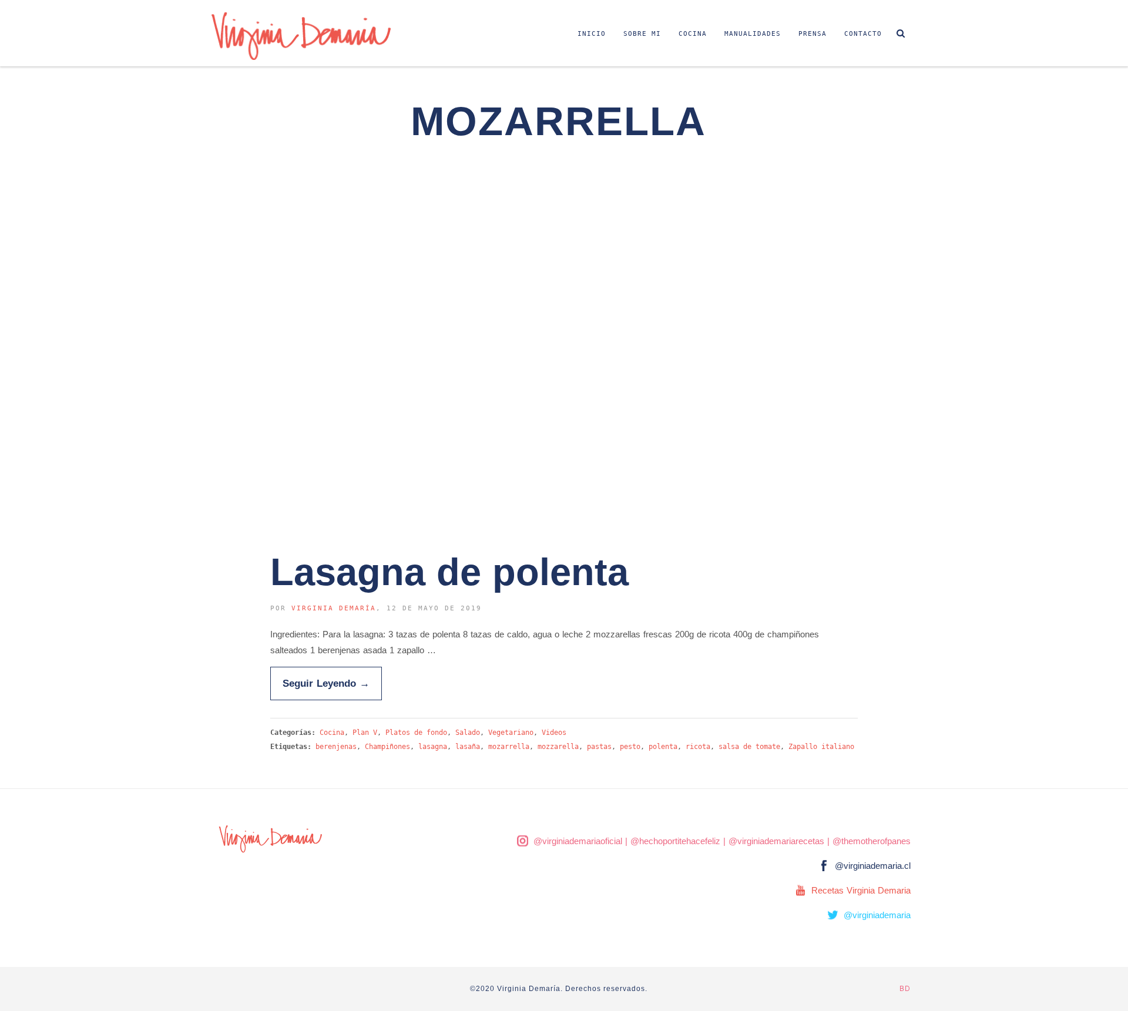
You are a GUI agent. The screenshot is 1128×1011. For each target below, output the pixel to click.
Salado (467, 732)
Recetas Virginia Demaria (861, 890)
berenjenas (336, 747)
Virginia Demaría (333, 608)
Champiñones (387, 747)
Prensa (812, 34)
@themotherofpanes (871, 841)
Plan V (364, 732)
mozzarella (558, 747)
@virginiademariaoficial (577, 841)
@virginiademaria (877, 915)
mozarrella (508, 747)
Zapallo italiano (821, 747)
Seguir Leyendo (326, 683)
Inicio (592, 34)
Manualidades (752, 34)
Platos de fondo (416, 732)
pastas (599, 747)
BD (905, 989)
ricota (698, 747)
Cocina (693, 34)
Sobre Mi (642, 34)
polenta (663, 747)
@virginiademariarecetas (776, 841)
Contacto (863, 34)
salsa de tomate (749, 747)
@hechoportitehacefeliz (675, 841)
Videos (554, 732)
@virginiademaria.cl (873, 866)
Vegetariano (510, 732)
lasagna (432, 747)
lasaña (467, 747)
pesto (630, 747)
